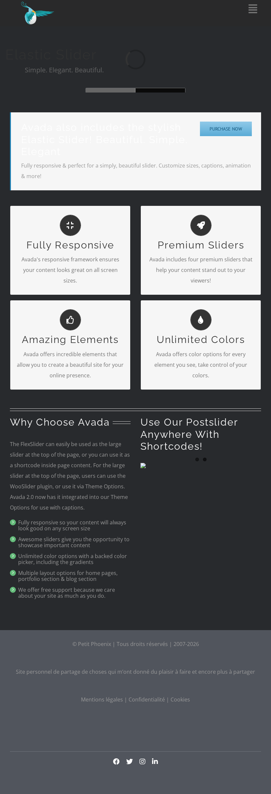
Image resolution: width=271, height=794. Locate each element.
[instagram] (142, 761)
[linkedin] (155, 761)
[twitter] (129, 761)
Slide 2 (111, 90)
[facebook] (116, 761)
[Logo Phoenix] (37, 4)
